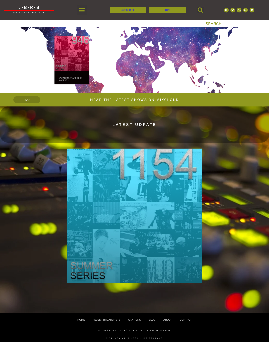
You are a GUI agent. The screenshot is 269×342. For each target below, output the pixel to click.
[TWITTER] (232, 10)
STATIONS (134, 319)
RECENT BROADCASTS (106, 319)
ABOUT (167, 319)
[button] (82, 10)
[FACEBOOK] (226, 10)
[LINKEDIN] (252, 10)
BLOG (152, 319)
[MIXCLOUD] (239, 10)
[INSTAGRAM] (245, 10)
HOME (81, 319)
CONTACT (186, 319)
